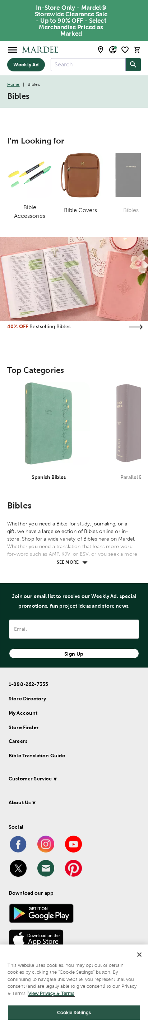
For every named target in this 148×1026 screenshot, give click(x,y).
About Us (20, 802)
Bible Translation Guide (37, 755)
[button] (71, 780)
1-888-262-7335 (28, 684)
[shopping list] (125, 49)
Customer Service (30, 778)
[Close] (139, 955)
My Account (23, 713)
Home (13, 84)
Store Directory (27, 698)
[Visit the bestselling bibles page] (135, 327)
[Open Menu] (12, 50)
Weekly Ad (26, 64)
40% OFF (17, 326)
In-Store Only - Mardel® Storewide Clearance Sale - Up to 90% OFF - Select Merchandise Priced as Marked (71, 20)
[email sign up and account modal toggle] (112, 49)
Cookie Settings (74, 1012)
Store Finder (24, 727)
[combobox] (88, 64)
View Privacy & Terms (51, 993)
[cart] (137, 49)
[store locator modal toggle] (100, 49)
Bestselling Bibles (49, 326)
